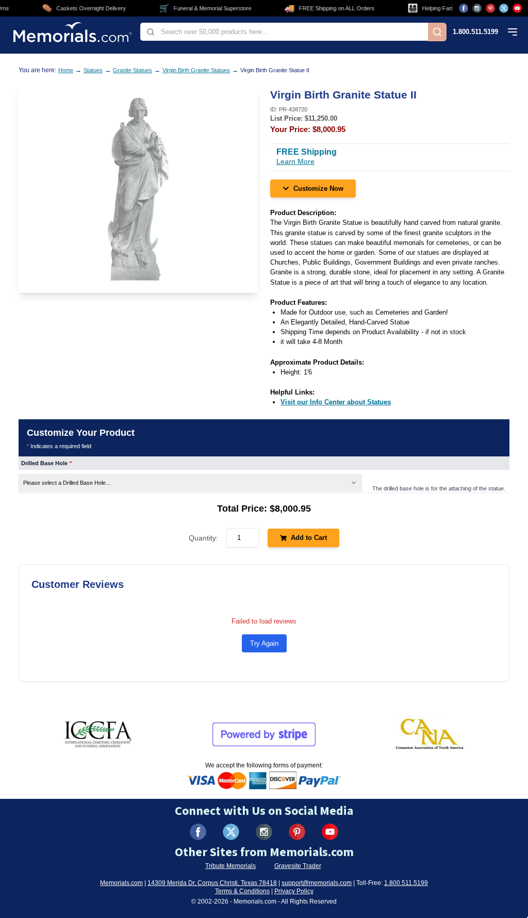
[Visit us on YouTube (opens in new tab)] (517, 8)
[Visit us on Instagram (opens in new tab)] (477, 8)
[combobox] (284, 32)
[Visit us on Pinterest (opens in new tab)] (490, 8)
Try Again (264, 643)
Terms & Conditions (242, 891)
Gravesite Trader (297, 866)
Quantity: (203, 538)
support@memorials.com (317, 883)
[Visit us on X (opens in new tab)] (503, 8)
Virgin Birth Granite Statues (196, 70)
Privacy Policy (294, 891)
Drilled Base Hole (46, 463)
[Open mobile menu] (512, 32)
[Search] (437, 32)
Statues (93, 70)
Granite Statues (132, 70)
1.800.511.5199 (475, 31)
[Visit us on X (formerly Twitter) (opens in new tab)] (231, 832)
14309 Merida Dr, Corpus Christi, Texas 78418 (212, 883)
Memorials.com (121, 883)
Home (65, 70)
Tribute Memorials (230, 866)
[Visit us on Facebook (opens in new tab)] (463, 8)
